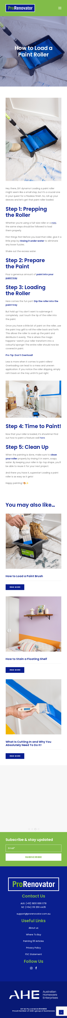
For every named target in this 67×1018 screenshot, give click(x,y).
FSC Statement (33, 954)
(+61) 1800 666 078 (35, 903)
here (42, 437)
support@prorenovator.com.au (33, 913)
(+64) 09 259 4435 (35, 907)
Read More (15, 587)
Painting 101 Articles (33, 941)
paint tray (11, 278)
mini (53, 222)
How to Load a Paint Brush (24, 576)
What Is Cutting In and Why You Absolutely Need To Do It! (28, 743)
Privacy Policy (33, 947)
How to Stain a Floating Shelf (26, 659)
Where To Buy (33, 934)
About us (33, 927)
